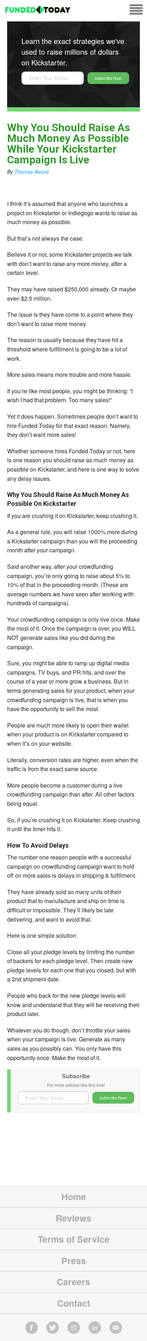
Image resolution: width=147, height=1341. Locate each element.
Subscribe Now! (108, 78)
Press (73, 1260)
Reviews (73, 1218)
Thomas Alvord (31, 171)
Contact (73, 1303)
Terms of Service (74, 1239)
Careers (73, 1281)
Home (73, 1196)
